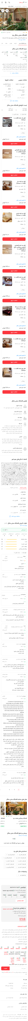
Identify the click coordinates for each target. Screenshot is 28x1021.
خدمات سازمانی (10, 1006)
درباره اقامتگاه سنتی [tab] (22, 43)
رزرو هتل (25, 983)
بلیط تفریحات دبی (9, 997)
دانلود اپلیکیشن (20, 901)
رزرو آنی (23, 133)
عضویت (5, 968)
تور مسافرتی (24, 985)
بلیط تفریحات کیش (23, 997)
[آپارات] (12, 947)
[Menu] (26, 2)
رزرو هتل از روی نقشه (9, 985)
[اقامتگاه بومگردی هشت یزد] (16, 808)
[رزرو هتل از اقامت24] (21, 2)
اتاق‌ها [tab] (15, 43)
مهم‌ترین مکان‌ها (23, 487)
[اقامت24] (22, 926)
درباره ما (11, 988)
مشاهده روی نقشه (21, 39)
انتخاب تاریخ (14, 144)
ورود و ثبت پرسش (23, 835)
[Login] (2, 2)
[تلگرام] (6, 947)
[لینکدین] (18, 947)
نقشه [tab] (6, 43)
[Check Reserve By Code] (6, 2)
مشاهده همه (15, 101)
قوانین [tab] (11, 43)
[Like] (2, 10)
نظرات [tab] (2, 43)
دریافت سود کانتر (24, 1009)
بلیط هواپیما (11, 983)
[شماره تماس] (9, 2)
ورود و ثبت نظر (23, 525)
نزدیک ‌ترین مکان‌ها (14, 487)
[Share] (7, 10)
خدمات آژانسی (24, 1006)
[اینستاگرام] (24, 947)
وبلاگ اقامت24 (24, 988)
